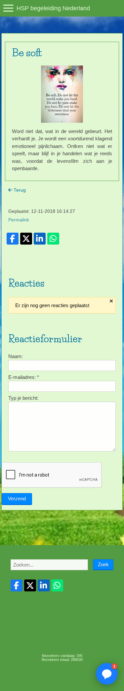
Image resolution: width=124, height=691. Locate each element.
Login (59, 680)
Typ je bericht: (23, 398)
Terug (19, 190)
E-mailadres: (23, 377)
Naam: (15, 356)
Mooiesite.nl (76, 680)
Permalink (18, 219)
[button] (106, 673)
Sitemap (45, 680)
